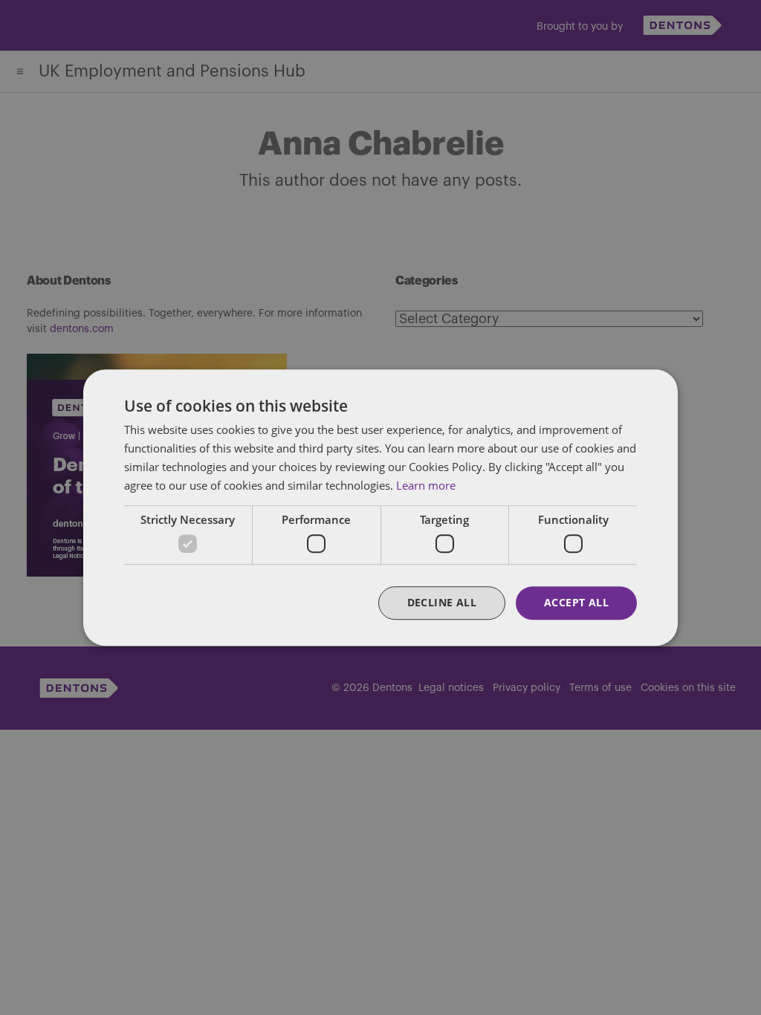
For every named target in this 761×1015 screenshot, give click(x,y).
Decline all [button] (441, 602)
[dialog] (380, 507)
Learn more (426, 485)
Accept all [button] (576, 602)
